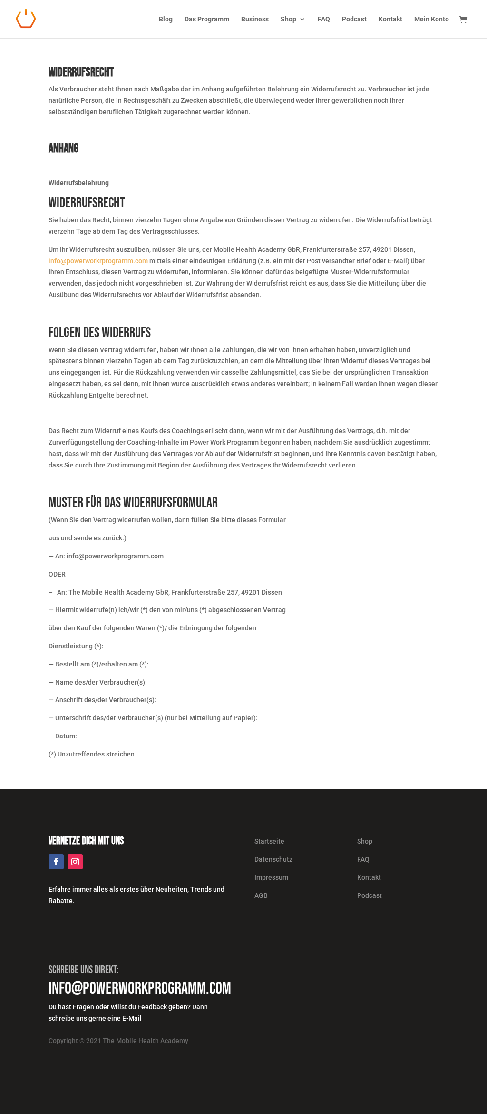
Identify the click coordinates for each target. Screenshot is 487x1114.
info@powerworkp (102, 988)
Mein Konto (431, 19)
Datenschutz (273, 859)
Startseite (269, 841)
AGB (261, 895)
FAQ (324, 19)
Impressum (271, 877)
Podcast (354, 19)
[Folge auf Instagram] (75, 861)
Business (255, 19)
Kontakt (390, 19)
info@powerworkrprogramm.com (98, 261)
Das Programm (207, 19)
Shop (288, 19)
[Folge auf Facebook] (56, 861)
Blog (166, 19)
